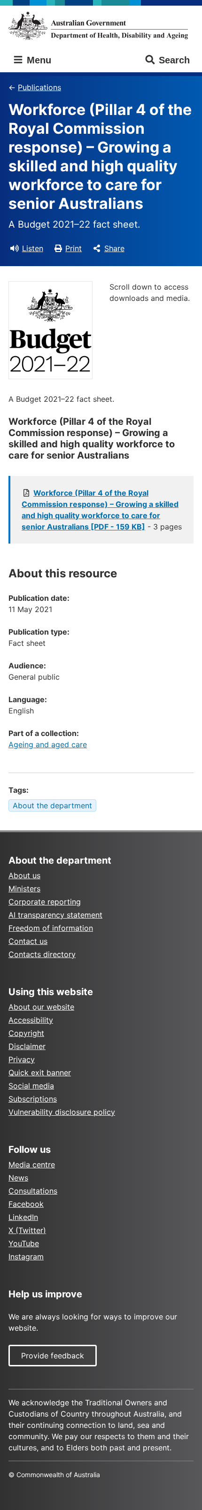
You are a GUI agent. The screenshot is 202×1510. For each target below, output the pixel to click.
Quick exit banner (39, 1072)
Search (174, 60)
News (18, 1177)
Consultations (32, 1191)
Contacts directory (42, 954)
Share (114, 248)
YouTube (23, 1243)
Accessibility (30, 1020)
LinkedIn (23, 1217)
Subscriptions (32, 1099)
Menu (37, 60)
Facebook (26, 1204)
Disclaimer (27, 1046)
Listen (32, 248)
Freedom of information (50, 928)
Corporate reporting (44, 901)
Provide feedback (52, 1355)
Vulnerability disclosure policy (61, 1112)
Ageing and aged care (47, 744)
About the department (52, 805)
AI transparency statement (55, 915)
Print (73, 248)
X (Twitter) (27, 1230)
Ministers (24, 888)
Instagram (26, 1256)
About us (24, 875)
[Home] (101, 26)
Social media (31, 1085)
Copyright (26, 1033)
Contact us (27, 941)
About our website (41, 1007)
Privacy (21, 1059)
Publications (39, 87)
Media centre (31, 1164)
